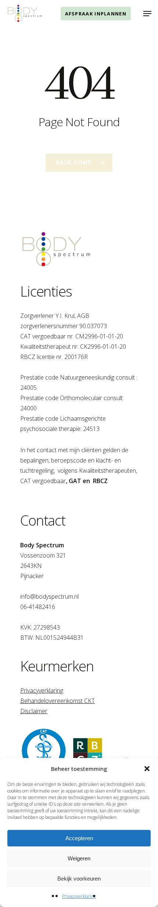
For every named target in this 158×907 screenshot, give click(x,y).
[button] (147, 768)
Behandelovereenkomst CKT (57, 701)
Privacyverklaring (79, 896)
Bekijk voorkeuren (79, 878)
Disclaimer (33, 711)
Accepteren (79, 838)
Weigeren (79, 858)
